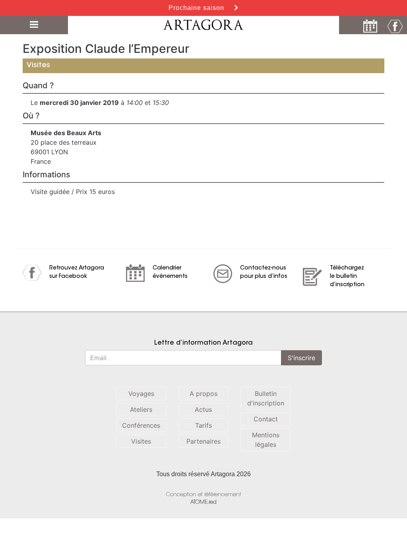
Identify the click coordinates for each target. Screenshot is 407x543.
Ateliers (141, 409)
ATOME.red (203, 502)
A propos (203, 394)
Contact (266, 419)
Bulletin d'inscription (265, 398)
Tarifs (203, 425)
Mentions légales (265, 439)
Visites (141, 441)
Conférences (141, 425)
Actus (203, 409)
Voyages (141, 394)
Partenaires (203, 441)
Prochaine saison (197, 7)
